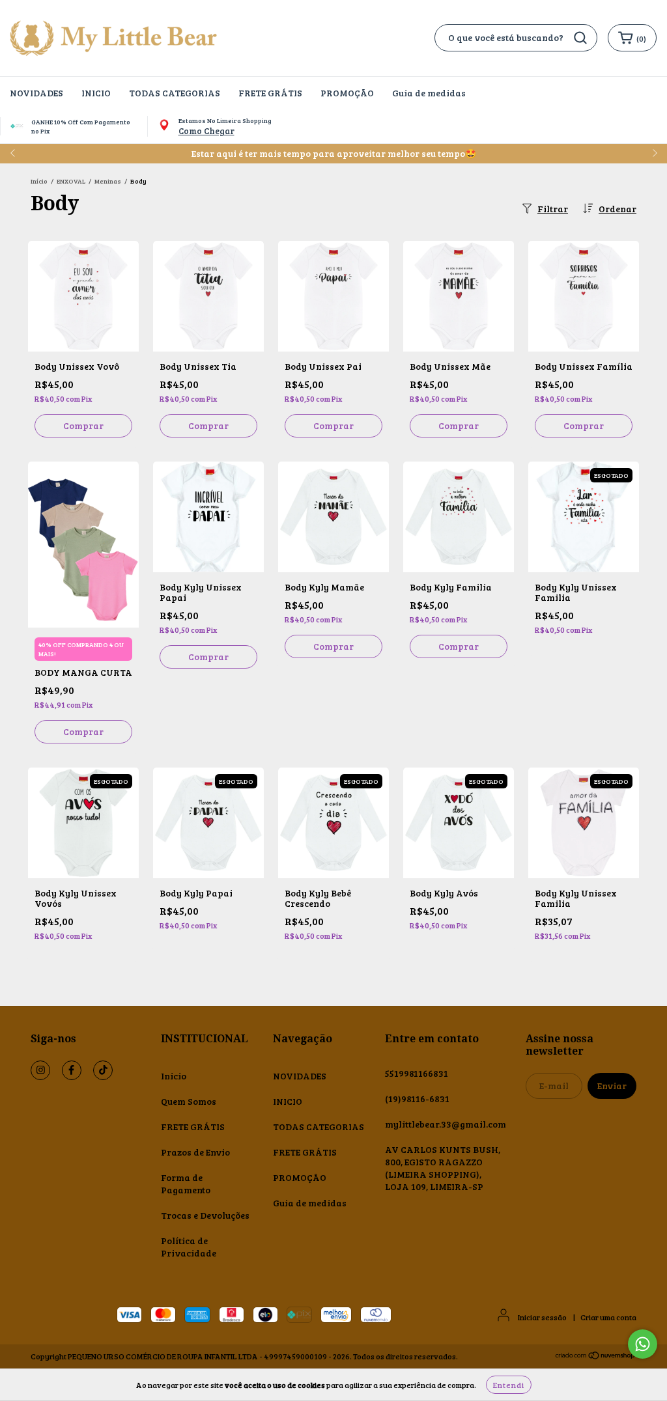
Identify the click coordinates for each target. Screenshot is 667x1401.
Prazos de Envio (195, 1152)
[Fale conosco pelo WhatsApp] (642, 1344)
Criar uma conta (608, 1317)
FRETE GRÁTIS (270, 93)
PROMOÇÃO (347, 93)
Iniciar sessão (542, 1317)
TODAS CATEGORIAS (174, 93)
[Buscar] (580, 37)
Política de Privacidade (188, 1246)
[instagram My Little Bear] (40, 1070)
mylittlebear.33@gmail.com (445, 1124)
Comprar (83, 425)
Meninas (107, 181)
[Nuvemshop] (595, 1357)
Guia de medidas (429, 93)
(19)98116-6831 (417, 1098)
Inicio (173, 1076)
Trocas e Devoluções (205, 1215)
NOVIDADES (36, 93)
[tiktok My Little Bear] (103, 1070)
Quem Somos (188, 1101)
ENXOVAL (71, 181)
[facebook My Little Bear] (71, 1070)
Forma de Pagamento (185, 1183)
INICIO (96, 93)
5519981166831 (416, 1073)
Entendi (508, 1385)
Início (39, 181)
